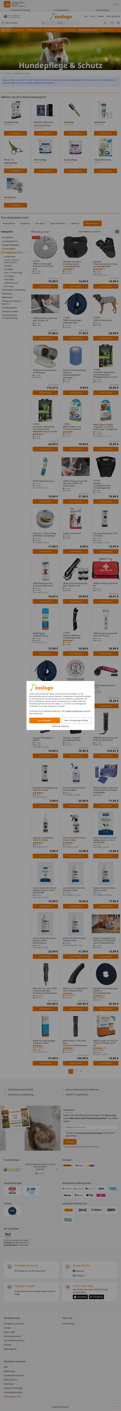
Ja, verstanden (44, 720)
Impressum (65, 726)
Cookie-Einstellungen (74, 711)
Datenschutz (56, 726)
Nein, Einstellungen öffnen (76, 720)
